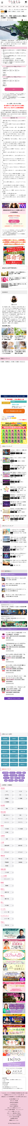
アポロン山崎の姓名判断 (14, 1116)
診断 (11, 549)
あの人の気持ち (17, 475)
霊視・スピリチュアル (14, 636)
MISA (7, 646)
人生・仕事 (22, 6)
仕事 (18, 490)
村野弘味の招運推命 (14, 1102)
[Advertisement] (14, 378)
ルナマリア (8, 657)
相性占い (12, 475)
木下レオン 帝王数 (14, 1100)
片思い (17, 6)
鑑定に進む (14, 221)
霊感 (17, 556)
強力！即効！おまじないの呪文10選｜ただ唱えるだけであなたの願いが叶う (18, 562)
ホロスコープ (13, 483)
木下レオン (12, 772)
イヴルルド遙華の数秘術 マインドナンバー (14, 1109)
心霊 (19, 556)
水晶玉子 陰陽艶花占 (14, 1106)
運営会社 (3, 1096)
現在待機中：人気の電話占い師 (15, 399)
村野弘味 (11, 780)
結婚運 (19, 690)
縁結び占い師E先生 (10, 679)
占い (5, 11)
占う (14, 89)
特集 (18, 481)
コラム (6, 6)
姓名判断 (16, 520)
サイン (21, 532)
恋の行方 (18, 670)
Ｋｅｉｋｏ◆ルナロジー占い (14, 1111)
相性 (24, 772)
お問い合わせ (23, 1096)
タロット (13, 657)
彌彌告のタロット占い (14, 1120)
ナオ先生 (13, 401)
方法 (17, 565)
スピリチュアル (16, 532)
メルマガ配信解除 (10, 1096)
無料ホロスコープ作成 (15, 480)
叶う (19, 565)
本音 (19, 11)
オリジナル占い (18, 679)
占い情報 (24, 532)
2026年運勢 (5, 772)
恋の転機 (14, 670)
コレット (3, 13)
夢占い (12, 540)
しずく (7, 636)
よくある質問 (17, 1096)
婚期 (6, 780)
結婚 (14, 6)
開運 (17, 540)
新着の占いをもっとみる (14, 698)
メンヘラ (21, 549)
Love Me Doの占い (14, 1104)
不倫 (12, 777)
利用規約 (23, 97)
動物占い (12, 462)
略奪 (16, 780)
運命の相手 (17, 777)
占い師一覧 (21, 1094)
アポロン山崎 (8, 668)
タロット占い (13, 453)
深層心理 (17, 549)
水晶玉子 (8, 690)
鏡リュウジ (6, 777)
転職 (23, 777)
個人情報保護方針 (13, 97)
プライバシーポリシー (13, 1094)
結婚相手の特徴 (16, 692)
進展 (23, 11)
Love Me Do (21, 775)
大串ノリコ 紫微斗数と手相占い (14, 1113)
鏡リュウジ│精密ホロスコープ (14, 1107)
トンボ (12, 534)
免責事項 (6, 1094)
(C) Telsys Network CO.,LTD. (14, 1123)
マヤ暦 (23, 468)
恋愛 (9, 11)
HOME (2, 6)
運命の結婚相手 (9, 692)
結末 (10, 648)
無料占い (10, 6)
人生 (25, 490)
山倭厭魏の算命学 (14, 1118)
